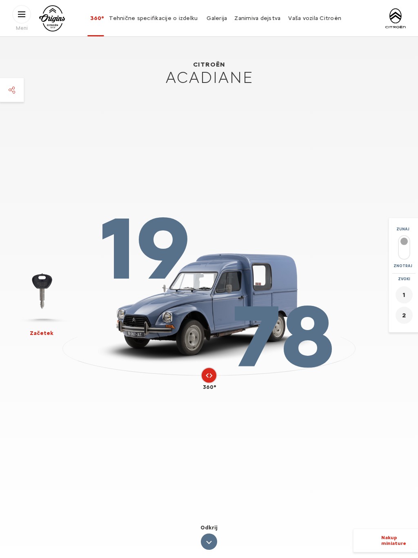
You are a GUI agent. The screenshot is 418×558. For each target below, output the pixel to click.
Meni (22, 28)
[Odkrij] (209, 541)
